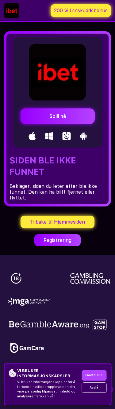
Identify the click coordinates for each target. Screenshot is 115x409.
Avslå (94, 387)
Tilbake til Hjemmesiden (57, 222)
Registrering (57, 240)
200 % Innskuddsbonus (81, 10)
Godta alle (94, 375)
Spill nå (57, 116)
